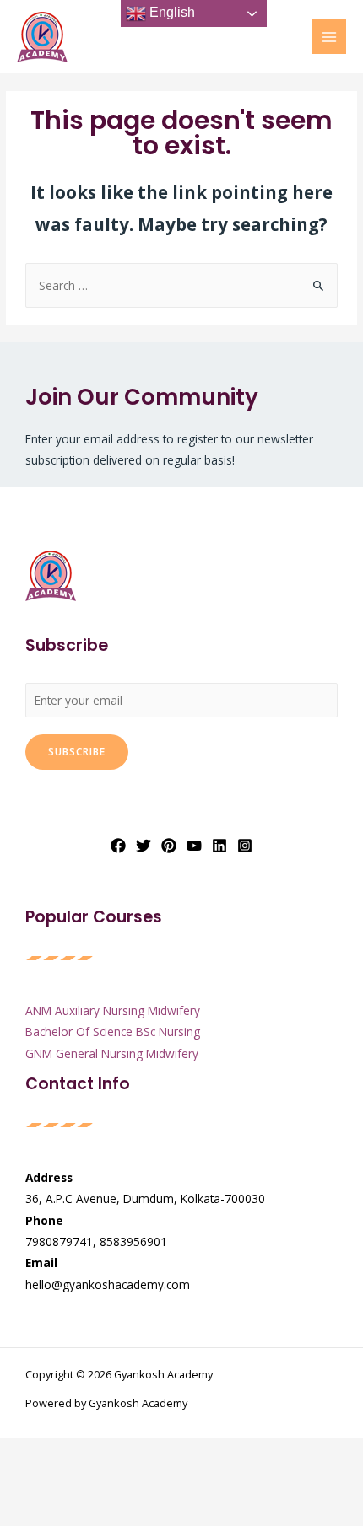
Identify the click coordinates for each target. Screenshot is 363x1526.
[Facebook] (118, 845)
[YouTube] (194, 845)
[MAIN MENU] (329, 36)
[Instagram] (244, 845)
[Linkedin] (219, 845)
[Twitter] (143, 845)
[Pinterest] (168, 845)
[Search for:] (181, 285)
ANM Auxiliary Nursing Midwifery (112, 1010)
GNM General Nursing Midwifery (111, 1053)
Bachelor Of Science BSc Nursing (112, 1032)
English (170, 12)
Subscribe (77, 751)
